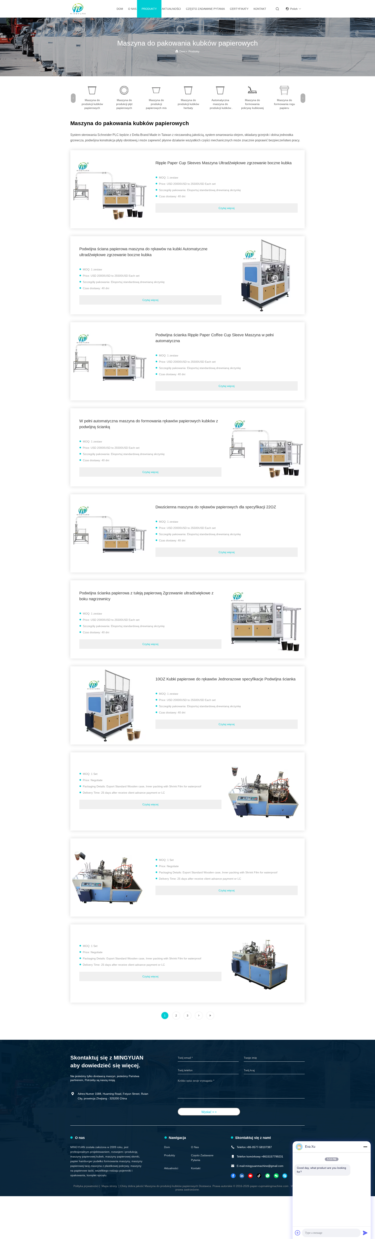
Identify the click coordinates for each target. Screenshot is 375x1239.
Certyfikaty (239, 8)
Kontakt (260, 8)
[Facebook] (233, 1176)
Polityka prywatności (85, 1186)
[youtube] (251, 1176)
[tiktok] (259, 1176)
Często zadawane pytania (205, 8)
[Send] (365, 1232)
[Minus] (365, 1146)
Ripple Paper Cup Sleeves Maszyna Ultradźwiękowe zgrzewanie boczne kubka (223, 163)
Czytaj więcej (227, 208)
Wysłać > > (209, 1112)
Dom (120, 8)
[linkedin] (242, 1176)
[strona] (198, 1015)
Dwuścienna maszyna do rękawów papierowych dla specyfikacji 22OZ (215, 507)
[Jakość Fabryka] (266, 791)
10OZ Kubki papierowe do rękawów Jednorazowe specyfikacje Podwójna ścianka (225, 679)
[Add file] (297, 1232)
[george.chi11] (285, 1176)
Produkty (149, 8)
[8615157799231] (268, 1176)
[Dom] (78, 8)
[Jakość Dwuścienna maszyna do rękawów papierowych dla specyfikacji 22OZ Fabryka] (109, 533)
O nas (132, 8)
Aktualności (171, 8)
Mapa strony (109, 1186)
